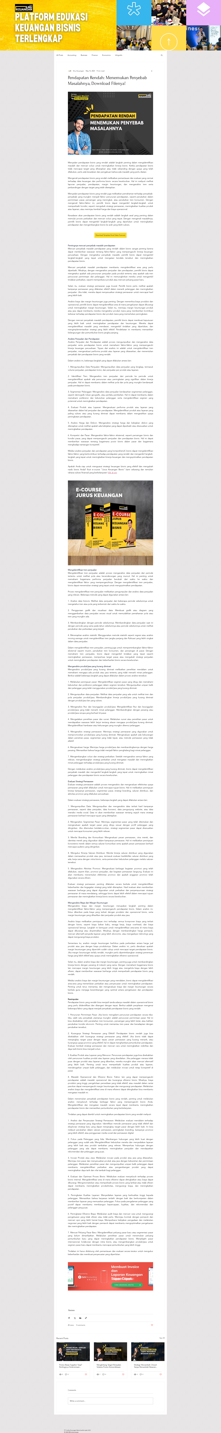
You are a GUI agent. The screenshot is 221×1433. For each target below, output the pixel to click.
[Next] (208, 25)
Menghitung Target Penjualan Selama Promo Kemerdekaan (109, 1366)
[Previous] (13, 25)
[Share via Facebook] (69, 1318)
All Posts (59, 55)
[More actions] (151, 70)
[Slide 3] (112, 44)
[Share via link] (86, 1318)
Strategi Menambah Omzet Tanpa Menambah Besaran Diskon (145, 1366)
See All (162, 1338)
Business (84, 55)
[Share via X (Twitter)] (75, 1318)
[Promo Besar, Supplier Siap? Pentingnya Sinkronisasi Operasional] (73, 1351)
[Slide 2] (110, 44)
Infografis (118, 55)
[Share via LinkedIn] (80, 1318)
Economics (106, 55)
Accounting (72, 55)
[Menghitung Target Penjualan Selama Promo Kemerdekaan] (110, 1351)
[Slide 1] (108, 44)
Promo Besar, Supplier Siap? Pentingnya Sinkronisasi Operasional (70, 1366)
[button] (162, 55)
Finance (95, 55)
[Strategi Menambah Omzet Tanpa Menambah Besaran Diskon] (147, 1351)
